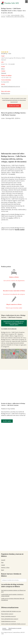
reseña (10, 218)
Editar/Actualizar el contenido (15, 628)
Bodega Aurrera (5, 93)
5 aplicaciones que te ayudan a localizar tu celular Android (12, 595)
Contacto (4, 628)
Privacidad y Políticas (6, 629)
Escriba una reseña (14, 105)
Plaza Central (7, 614)
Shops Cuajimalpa (8, 616)
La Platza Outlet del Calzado (11, 611)
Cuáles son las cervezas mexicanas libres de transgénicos (12, 599)
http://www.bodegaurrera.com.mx (10, 86)
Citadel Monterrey (8, 621)
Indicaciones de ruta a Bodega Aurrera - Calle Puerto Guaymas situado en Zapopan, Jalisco (14, 323)
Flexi (2, 562)
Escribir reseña (7, 421)
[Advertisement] (14, 35)
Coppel (3, 565)
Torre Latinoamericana (9, 619)
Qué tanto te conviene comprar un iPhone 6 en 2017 (13, 591)
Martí (2, 570)
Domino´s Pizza (5, 567)
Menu (26, 1)
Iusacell (3, 560)
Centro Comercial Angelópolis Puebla (13, 624)
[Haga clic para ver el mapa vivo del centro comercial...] (14, 354)
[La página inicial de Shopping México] (14, 3)
